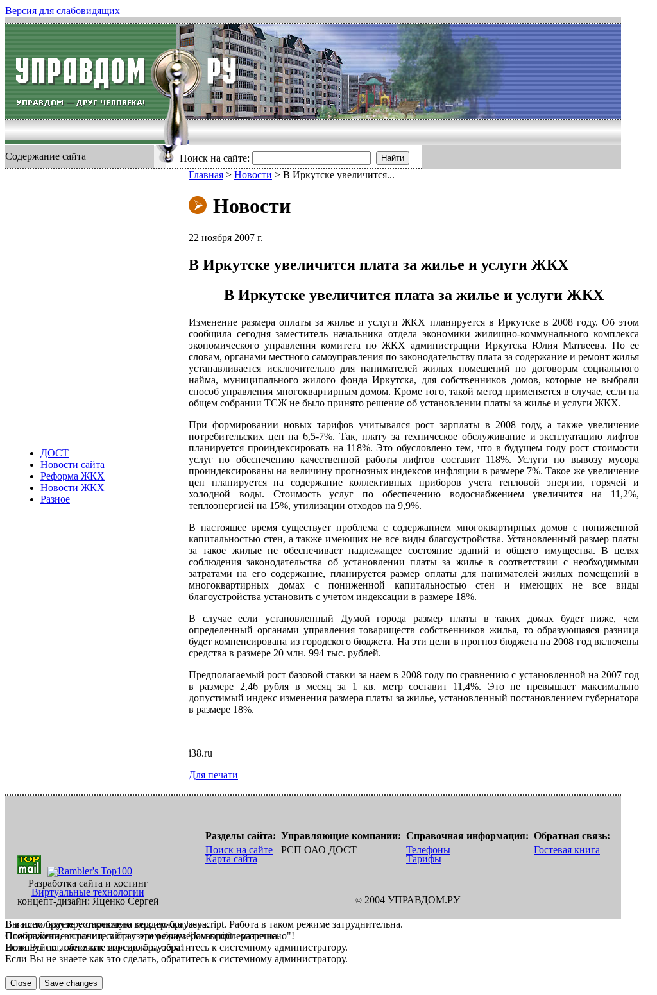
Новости (253, 174)
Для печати (213, 774)
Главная (206, 174)
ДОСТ (54, 452)
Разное (55, 499)
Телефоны (428, 849)
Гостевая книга (567, 849)
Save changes (71, 983)
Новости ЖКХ (72, 487)
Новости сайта (72, 464)
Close (20, 983)
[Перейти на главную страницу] (90, 71)
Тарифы (423, 858)
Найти (392, 158)
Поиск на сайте (239, 849)
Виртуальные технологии (87, 892)
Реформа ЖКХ (72, 476)
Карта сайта (231, 858)
